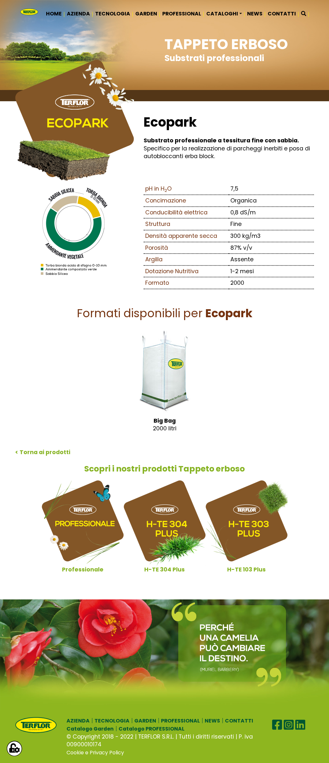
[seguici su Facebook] (277, 725)
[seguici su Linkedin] (300, 725)
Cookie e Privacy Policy (95, 752)
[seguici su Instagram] (289, 725)
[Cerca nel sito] (303, 14)
